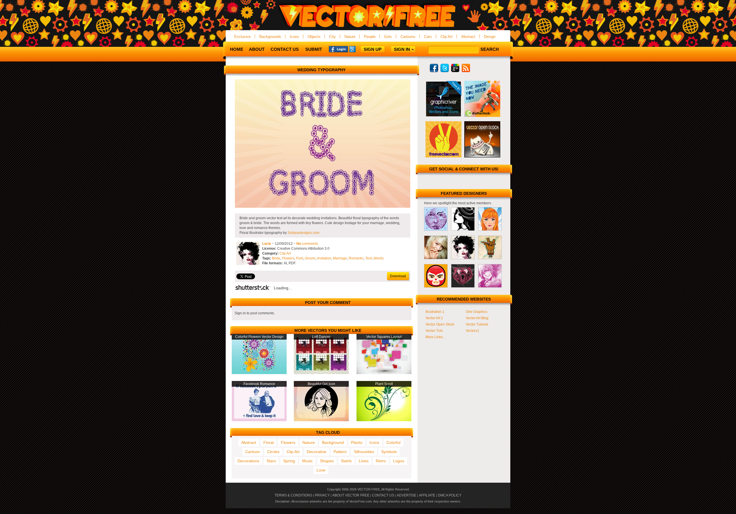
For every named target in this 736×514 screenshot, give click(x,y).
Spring (289, 461)
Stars (271, 461)
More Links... (435, 337)
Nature (349, 36)
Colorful (393, 442)
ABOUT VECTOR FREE (350, 495)
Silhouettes (364, 451)
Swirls (346, 461)
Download (398, 276)
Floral (268, 442)
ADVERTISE (406, 495)
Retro (381, 461)
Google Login (358, 49)
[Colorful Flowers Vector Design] (259, 373)
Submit (313, 49)
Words (378, 258)
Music (307, 461)
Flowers (288, 258)
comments (307, 244)
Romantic (356, 258)
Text (368, 258)
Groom (310, 258)
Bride (276, 258)
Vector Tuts (434, 331)
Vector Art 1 (434, 318)
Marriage (340, 258)
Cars (428, 36)
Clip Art (446, 36)
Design (489, 36)
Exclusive (242, 36)
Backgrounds (270, 36)
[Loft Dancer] (321, 373)
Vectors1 (472, 331)
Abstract (468, 36)
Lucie (266, 244)
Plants (356, 442)
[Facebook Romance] (259, 420)
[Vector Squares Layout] (383, 373)
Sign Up (373, 49)
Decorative (316, 451)
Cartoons (407, 36)
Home (236, 49)
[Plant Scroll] (383, 420)
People (369, 36)
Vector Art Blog (477, 318)
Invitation (324, 258)
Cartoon (252, 451)
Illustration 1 (434, 312)
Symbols (389, 451)
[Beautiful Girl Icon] (321, 420)
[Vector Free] (368, 28)
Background (333, 442)
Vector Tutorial (477, 324)
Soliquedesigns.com (303, 233)
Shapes (327, 461)
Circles (273, 451)
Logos (398, 461)
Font (299, 258)
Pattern (340, 451)
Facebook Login (338, 49)
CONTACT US (383, 495)
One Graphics (476, 312)
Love (321, 470)
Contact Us (285, 49)
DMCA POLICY (449, 495)
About (256, 49)
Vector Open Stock (439, 324)
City (332, 36)
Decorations (248, 461)
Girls (388, 36)
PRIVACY (322, 495)
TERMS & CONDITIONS (293, 495)
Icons (294, 36)
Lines (364, 461)
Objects (314, 36)
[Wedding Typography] (322, 207)
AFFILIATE (427, 495)
